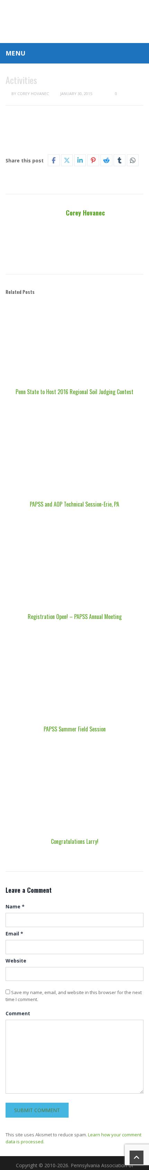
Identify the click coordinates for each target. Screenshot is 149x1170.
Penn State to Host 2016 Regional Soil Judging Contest (74, 392)
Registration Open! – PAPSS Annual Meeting (75, 616)
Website (16, 960)
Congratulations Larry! (74, 841)
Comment (18, 1013)
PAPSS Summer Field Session (75, 729)
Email (14, 933)
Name (15, 906)
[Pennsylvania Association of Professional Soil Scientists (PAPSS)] (74, 21)
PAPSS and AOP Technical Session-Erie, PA (74, 504)
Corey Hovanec (33, 93)
